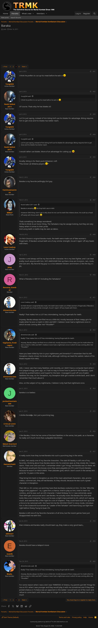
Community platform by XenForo (49, 622)
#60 (94, 561)
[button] (33, 13)
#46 (94, 177)
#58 (94, 521)
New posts (5, 17)
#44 (94, 134)
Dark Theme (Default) (11, 617)
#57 (94, 451)
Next (23, 67)
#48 (94, 234)
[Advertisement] (49, 48)
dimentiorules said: (27, 335)
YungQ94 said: (26, 96)
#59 (94, 541)
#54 (94, 388)
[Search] (94, 13)
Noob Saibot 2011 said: (29, 205)
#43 (94, 114)
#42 (94, 92)
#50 (94, 275)
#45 (94, 157)
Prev (5, 67)
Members (41, 13)
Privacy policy (77, 617)
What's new (26, 13)
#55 (94, 411)
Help (85, 617)
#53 (94, 364)
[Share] (90, 71)
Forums (15, 13)
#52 (94, 330)
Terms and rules (64, 617)
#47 (94, 200)
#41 (94, 71)
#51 (94, 297)
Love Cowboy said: (27, 302)
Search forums (16, 17)
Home (5, 13)
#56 (94, 431)
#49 (94, 255)
